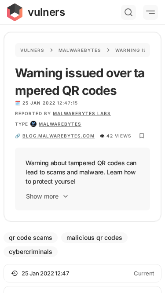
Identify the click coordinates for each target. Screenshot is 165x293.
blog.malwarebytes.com (58, 135)
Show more (42, 196)
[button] (82, 273)
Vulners (32, 50)
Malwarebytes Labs (82, 113)
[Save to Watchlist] (142, 136)
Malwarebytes (80, 50)
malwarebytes (60, 124)
